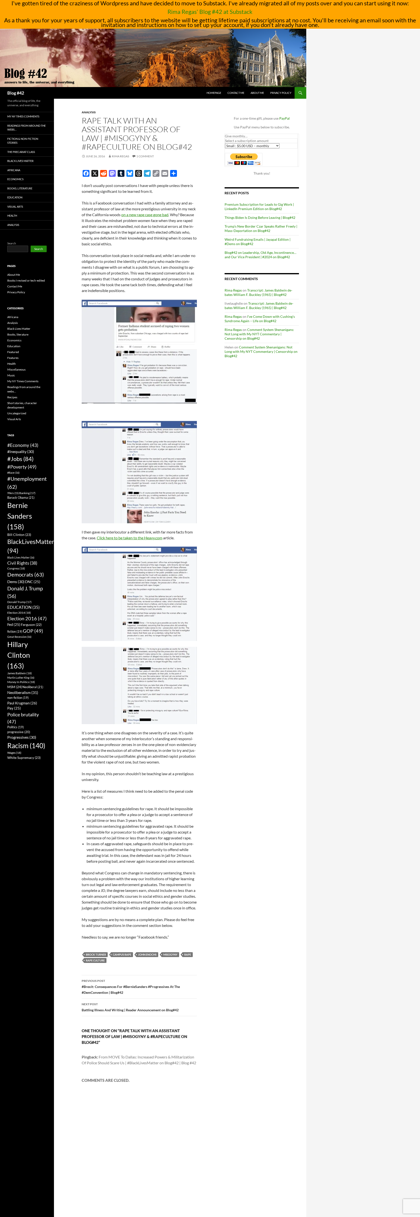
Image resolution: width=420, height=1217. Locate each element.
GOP (33, 631)
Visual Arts (15, 206)
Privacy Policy (280, 92)
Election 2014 (19, 612)
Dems (16, 581)
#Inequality (20, 451)
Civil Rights (22, 563)
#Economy (22, 445)
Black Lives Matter (20, 160)
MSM (14, 687)
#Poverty (21, 467)
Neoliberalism (22, 692)
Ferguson (31, 625)
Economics (15, 179)
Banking (27, 493)
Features (12, 358)
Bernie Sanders (19, 516)
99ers (13, 493)
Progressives (21, 737)
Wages (14, 753)
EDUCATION (23, 607)
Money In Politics (21, 682)
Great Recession (19, 636)
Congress (16, 568)
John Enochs (147, 954)
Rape (187, 954)
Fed (13, 624)
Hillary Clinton (18, 655)
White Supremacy (24, 757)
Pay (14, 708)
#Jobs (20, 458)
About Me (257, 92)
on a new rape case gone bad (144, 214)
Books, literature (19, 188)
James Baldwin (19, 673)
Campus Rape (122, 954)
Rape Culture (95, 960)
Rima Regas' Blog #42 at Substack (210, 11)
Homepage (214, 92)
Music (11, 375)
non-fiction (18, 698)
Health (12, 215)
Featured (13, 352)
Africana (13, 170)
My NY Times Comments (23, 116)
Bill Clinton (19, 535)
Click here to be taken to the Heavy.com (129, 537)
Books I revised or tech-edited (26, 280)
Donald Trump (19, 602)
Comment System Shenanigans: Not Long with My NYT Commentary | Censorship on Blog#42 (259, 334)
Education (14, 197)
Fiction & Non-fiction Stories (22, 140)
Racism (26, 745)
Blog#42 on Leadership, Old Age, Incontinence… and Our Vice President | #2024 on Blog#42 (260, 254)
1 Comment (145, 156)
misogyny (170, 954)
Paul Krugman (22, 703)
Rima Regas (120, 156)
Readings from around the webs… (26, 127)
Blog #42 (15, 93)
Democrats (25, 574)
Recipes (12, 397)
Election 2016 (27, 618)
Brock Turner (96, 954)
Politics (15, 727)
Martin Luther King (20, 677)
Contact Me (236, 92)
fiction (14, 631)
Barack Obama (21, 497)
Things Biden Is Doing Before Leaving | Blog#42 (260, 217)
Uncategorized (16, 413)
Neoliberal (32, 687)
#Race (13, 472)
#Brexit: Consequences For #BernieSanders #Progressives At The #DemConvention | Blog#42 (131, 987)
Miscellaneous (16, 369)
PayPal (284, 118)
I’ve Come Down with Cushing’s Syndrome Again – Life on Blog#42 (260, 318)
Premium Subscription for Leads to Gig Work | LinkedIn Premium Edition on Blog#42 (259, 206)
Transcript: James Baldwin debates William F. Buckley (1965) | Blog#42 (258, 292)
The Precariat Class (21, 151)
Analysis (89, 112)
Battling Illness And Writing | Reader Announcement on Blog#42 (130, 1007)
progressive (18, 732)
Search (11, 243)
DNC (32, 582)
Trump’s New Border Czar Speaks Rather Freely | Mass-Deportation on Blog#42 (261, 228)
